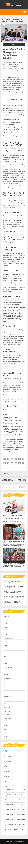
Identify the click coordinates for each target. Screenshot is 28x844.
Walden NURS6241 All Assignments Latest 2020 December (14, 790)
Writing (5, 736)
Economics (6, 649)
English (5, 652)
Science (5, 721)
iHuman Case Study (8, 667)
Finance (5, 656)
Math (5, 685)
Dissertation (6, 645)
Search (22, 487)
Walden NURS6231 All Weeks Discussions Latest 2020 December (14, 815)
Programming (7, 711)
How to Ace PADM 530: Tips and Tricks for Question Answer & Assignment (13, 602)
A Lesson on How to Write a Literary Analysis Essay (21, 480)
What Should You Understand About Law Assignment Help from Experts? (12, 582)
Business (6, 627)
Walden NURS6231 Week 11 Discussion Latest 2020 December (14, 756)
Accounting (6, 616)
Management (7, 678)
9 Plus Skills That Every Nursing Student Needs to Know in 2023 (14, 587)
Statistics (6, 725)
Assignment (6, 620)
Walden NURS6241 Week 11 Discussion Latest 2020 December (14, 761)
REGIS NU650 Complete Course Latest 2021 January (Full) (13, 770)
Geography (6, 660)
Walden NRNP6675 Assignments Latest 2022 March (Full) (13, 805)
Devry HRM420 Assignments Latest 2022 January (13, 795)
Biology (5, 623)
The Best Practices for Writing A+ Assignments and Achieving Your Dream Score (14, 597)
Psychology (6, 714)
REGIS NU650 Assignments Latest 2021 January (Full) (14, 800)
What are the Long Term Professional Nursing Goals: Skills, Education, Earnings (13, 592)
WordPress (21, 841)
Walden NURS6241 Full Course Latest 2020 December (13, 780)
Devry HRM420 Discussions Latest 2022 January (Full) (14, 825)
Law (5, 670)
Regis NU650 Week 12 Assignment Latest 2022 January (14, 766)
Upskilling (6, 732)
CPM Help (6, 641)
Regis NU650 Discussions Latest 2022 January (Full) (14, 830)
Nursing (5, 689)
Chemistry (6, 630)
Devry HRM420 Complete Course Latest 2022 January (13, 785)
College (5, 634)
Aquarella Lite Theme (8, 841)
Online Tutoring (7, 696)
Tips (11, 473)
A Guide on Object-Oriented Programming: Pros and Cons (7, 480)
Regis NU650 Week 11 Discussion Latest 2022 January (14, 751)
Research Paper (7, 718)
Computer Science (8, 638)
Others (5, 700)
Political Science (7, 707)
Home (2, 19)
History (5, 663)
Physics (5, 703)
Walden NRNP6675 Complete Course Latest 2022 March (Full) (14, 775)
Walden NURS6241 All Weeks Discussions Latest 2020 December (14, 820)
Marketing (6, 681)
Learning (8, 19)
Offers (5, 692)
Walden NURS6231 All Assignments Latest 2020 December (14, 810)
